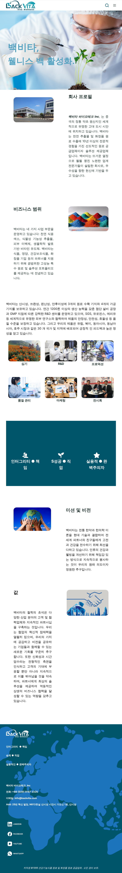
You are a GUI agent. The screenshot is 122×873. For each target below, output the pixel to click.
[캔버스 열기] (114, 5)
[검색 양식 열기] (107, 5)
